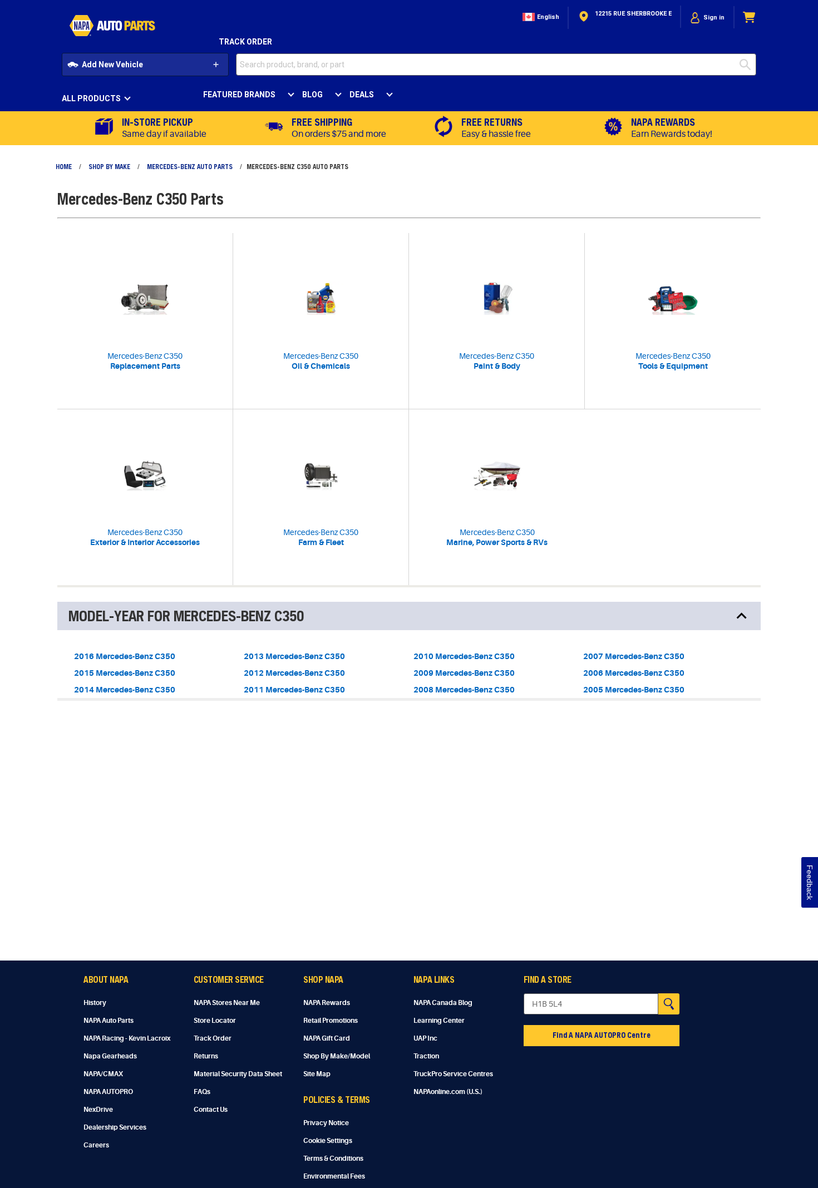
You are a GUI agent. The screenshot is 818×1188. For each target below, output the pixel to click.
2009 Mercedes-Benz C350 (464, 673)
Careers (96, 1145)
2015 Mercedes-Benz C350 (124, 673)
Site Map (317, 1074)
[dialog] (707, 17)
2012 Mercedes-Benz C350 (294, 673)
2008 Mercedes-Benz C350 (464, 689)
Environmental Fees (334, 1176)
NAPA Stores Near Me (227, 1003)
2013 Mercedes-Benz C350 (294, 656)
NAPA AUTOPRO (108, 1092)
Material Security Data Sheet (238, 1074)
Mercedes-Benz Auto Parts (190, 166)
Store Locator (215, 1020)
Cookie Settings (327, 1141)
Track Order (245, 41)
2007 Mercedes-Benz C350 (633, 656)
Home (64, 166)
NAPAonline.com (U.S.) (447, 1092)
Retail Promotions (330, 1020)
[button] (539, 17)
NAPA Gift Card (326, 1038)
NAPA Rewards (326, 1003)
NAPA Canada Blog (442, 1003)
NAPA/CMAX (103, 1074)
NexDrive (98, 1109)
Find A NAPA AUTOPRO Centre (602, 1035)
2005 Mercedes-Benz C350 (633, 689)
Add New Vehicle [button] (112, 64)
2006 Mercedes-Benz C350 (633, 673)
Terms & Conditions (333, 1158)
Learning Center (439, 1020)
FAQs (202, 1092)
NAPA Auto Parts (108, 1020)
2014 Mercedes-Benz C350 (124, 689)
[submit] (748, 64)
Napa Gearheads (110, 1056)
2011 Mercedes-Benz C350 (294, 689)
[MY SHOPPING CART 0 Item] (749, 17)
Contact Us (211, 1109)
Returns (206, 1056)
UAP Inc (425, 1038)
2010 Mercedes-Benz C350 (464, 656)
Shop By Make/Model (336, 1056)
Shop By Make (109, 166)
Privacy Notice (326, 1123)
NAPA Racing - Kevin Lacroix (126, 1038)
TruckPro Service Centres (453, 1074)
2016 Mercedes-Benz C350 (124, 656)
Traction (426, 1056)
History (94, 1003)
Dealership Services (114, 1127)
